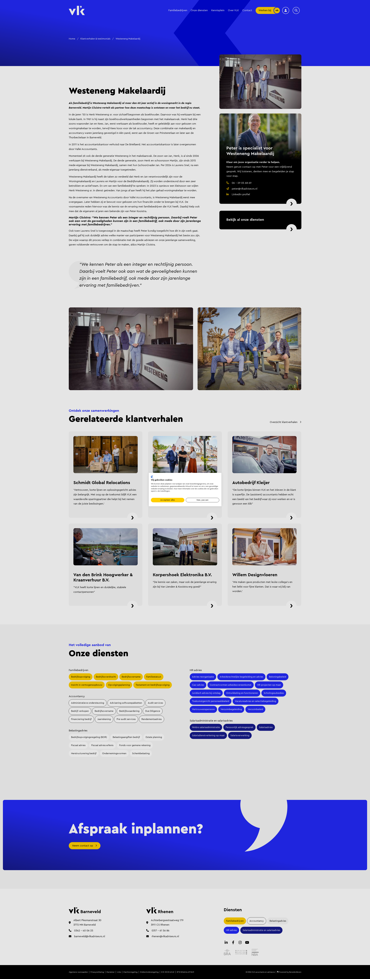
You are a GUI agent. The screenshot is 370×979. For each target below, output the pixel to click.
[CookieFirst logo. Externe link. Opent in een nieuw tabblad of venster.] (152, 476)
